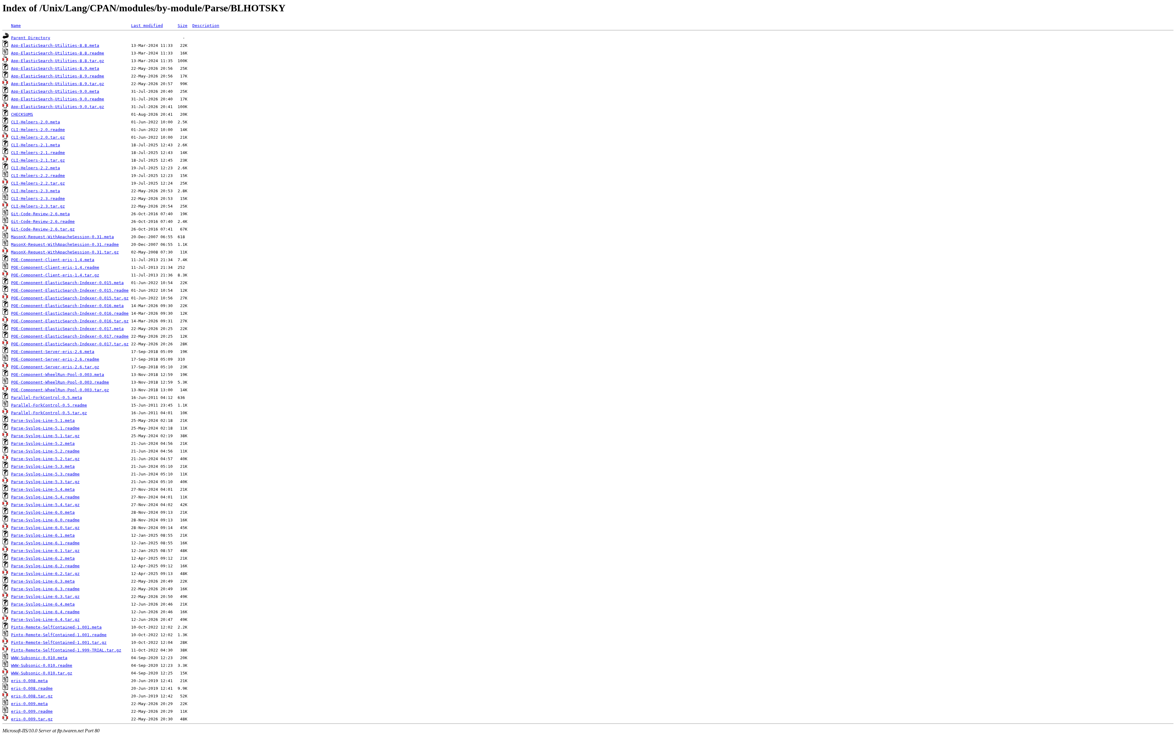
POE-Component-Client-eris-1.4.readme (55, 267)
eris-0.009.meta (29, 703)
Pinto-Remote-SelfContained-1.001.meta (56, 627)
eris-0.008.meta (29, 680)
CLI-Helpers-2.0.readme (38, 129)
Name (16, 25)
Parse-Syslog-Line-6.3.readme (45, 589)
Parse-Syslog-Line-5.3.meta (43, 466)
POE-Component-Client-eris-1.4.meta (52, 259)
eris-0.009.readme (32, 711)
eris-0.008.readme (32, 688)
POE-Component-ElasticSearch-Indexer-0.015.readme (70, 290)
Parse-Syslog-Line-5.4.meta (43, 489)
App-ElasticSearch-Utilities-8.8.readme (57, 53)
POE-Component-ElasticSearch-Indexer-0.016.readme (70, 313)
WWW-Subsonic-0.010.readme (41, 665)
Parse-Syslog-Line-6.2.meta (43, 558)
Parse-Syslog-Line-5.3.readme (45, 474)
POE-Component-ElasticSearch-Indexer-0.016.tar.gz (70, 321)
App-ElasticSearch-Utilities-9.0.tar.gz (57, 106)
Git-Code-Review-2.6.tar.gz (43, 229)
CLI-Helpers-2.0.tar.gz (38, 137)
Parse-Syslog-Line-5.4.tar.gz (45, 504)
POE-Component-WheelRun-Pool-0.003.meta (57, 374)
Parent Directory (30, 38)
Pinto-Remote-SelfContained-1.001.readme (59, 635)
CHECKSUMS (22, 114)
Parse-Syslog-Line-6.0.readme (45, 520)
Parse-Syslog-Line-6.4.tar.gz (45, 619)
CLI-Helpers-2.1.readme (38, 152)
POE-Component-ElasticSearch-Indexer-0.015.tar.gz (70, 298)
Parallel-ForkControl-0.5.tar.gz (49, 413)
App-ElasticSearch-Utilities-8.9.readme (57, 76)
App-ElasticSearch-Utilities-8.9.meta (55, 68)
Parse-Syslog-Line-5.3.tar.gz (45, 481)
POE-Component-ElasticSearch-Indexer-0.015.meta (67, 282)
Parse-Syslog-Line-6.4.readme (45, 612)
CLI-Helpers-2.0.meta (35, 122)
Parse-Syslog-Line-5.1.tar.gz (45, 436)
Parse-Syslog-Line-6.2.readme (45, 566)
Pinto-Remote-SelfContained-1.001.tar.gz (59, 642)
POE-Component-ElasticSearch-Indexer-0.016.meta (67, 305)
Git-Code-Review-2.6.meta (40, 214)
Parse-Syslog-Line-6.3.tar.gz (45, 596)
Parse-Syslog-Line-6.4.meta (43, 604)
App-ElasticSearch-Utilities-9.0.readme (57, 99)
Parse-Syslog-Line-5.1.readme (45, 428)
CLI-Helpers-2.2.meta (35, 168)
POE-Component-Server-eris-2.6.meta (52, 351)
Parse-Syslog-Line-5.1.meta (43, 420)
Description (205, 25)
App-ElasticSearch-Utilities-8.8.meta (55, 45)
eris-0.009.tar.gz (32, 719)
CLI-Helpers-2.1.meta (35, 145)
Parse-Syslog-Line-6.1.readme (45, 543)
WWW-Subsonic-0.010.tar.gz (41, 673)
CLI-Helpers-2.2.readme (38, 175)
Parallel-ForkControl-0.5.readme (49, 405)
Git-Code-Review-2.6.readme (43, 221)
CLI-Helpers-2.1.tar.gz (38, 160)
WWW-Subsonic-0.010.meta (39, 657)
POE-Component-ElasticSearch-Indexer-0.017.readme (70, 336)
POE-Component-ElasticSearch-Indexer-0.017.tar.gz (70, 344)
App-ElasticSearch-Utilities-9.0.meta (55, 91)
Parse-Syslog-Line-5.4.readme (45, 497)
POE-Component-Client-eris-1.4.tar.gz (55, 275)
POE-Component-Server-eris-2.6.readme (55, 359)
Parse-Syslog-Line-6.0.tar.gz (45, 527)
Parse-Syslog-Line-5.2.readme (45, 451)
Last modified (147, 25)
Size (182, 25)
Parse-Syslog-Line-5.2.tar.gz (45, 458)
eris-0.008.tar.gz (32, 696)
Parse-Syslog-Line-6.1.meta (43, 535)
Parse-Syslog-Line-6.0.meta (43, 512)
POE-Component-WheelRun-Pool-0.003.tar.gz (60, 390)
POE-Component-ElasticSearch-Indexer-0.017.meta (67, 328)
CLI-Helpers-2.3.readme (38, 198)
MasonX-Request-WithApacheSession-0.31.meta (62, 237)
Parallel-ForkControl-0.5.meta (46, 397)
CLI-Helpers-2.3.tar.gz (38, 206)
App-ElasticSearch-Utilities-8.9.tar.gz (57, 83)
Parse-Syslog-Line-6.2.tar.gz (45, 573)
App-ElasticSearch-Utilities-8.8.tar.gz (57, 60)
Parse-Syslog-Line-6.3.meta (43, 581)
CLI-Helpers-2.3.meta (35, 191)
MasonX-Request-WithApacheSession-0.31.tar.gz (65, 252)
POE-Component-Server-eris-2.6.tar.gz (55, 367)
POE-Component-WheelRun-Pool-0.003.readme (60, 382)
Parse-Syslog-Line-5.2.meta (43, 443)
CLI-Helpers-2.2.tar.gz (38, 183)
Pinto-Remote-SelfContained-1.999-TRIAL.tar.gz (66, 650)
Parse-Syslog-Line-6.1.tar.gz (45, 550)
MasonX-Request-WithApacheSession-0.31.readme (65, 244)
